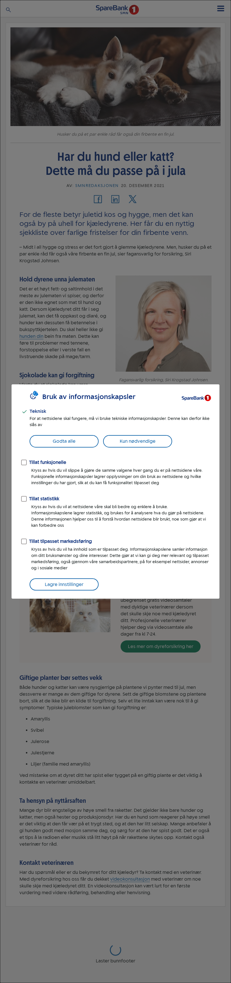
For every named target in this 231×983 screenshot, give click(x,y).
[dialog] (115, 491)
